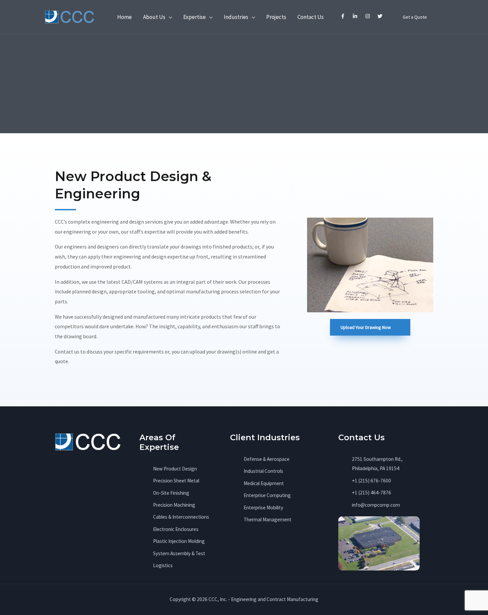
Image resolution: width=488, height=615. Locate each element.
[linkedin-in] (356, 16)
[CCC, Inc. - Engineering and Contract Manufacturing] (70, 16)
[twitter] (381, 16)
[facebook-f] (343, 16)
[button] (415, 17)
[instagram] (368, 16)
